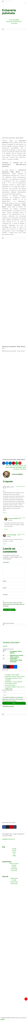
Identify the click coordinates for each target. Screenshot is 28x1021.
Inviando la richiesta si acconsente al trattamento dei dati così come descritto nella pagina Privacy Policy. (12, 699)
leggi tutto (5, 646)
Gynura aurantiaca (10, 685)
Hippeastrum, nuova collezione (13, 681)
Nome (5, 581)
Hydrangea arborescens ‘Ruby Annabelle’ (16, 660)
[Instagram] (8, 667)
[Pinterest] (12, 667)
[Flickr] (15, 667)
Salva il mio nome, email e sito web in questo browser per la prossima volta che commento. (13, 604)
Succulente (23, 469)
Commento (6, 562)
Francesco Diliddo (13, 518)
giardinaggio (18, 467)
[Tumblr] (15, 827)
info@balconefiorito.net (8, 839)
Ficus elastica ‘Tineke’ (11, 683)
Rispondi (4, 512)
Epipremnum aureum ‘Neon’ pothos (16, 656)
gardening (12, 467)
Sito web (5, 594)
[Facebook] (4, 667)
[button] (21, 3)
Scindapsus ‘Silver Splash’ (11, 642)
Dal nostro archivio (8, 706)
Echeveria (8, 465)
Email (5, 587)
